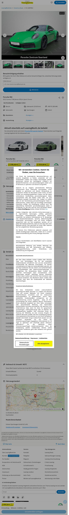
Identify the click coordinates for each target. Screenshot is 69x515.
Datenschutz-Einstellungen (24, 344)
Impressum (34, 338)
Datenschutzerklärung (22, 338)
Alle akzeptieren (43, 344)
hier (46, 209)
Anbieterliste (43, 338)
